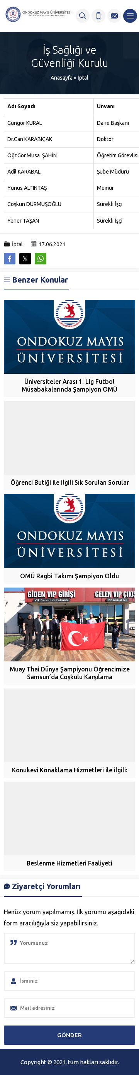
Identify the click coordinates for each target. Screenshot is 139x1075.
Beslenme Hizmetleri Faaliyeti (69, 863)
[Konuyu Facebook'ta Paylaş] (9, 258)
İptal (83, 78)
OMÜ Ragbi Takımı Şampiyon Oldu (69, 575)
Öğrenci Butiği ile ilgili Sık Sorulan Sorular (69, 482)
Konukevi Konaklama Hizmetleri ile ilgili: (69, 770)
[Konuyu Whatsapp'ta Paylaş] (40, 258)
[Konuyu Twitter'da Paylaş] (25, 258)
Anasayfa (62, 78)
